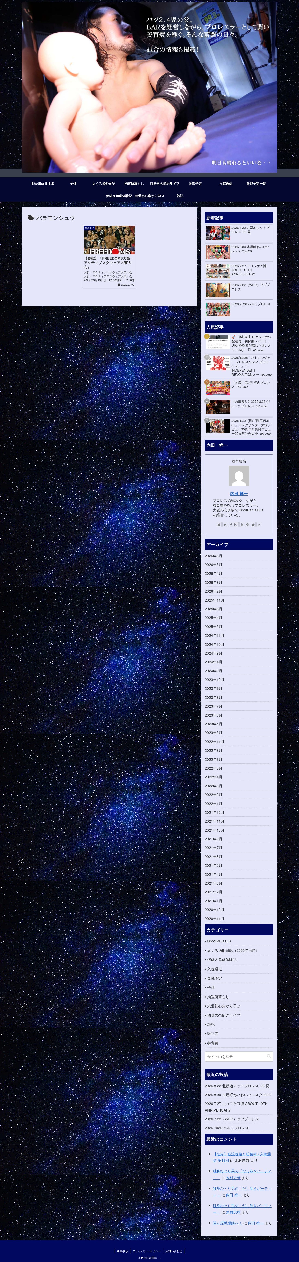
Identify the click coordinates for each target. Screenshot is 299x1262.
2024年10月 (214, 644)
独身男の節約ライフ (223, 1015)
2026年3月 (213, 582)
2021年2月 (213, 891)
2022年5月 (213, 768)
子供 (211, 987)
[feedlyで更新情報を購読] (253, 524)
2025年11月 (214, 600)
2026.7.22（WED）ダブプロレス (232, 1119)
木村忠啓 (233, 1177)
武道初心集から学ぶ (223, 1005)
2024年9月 (213, 653)
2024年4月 (213, 661)
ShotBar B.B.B (219, 940)
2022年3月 (213, 785)
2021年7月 (213, 847)
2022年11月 (214, 741)
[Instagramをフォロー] (236, 524)
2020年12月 (214, 909)
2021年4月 (213, 874)
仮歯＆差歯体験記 (222, 959)
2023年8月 (213, 697)
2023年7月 (213, 706)
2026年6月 (213, 555)
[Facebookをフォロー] (230, 524)
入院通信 (214, 968)
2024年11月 (214, 635)
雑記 (211, 1024)
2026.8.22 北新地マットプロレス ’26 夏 (237, 1085)
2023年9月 (213, 688)
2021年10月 (214, 830)
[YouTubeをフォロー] (241, 524)
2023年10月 (214, 679)
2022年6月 (213, 759)
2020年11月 (214, 918)
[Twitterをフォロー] (224, 524)
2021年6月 (213, 856)
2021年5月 (213, 865)
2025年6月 (213, 608)
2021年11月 (214, 821)
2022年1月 (213, 803)
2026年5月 (213, 564)
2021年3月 (213, 883)
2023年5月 (213, 723)
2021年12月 (214, 812)
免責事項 (122, 1251)
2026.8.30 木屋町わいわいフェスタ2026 (238, 1094)
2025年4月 (213, 617)
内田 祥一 (239, 493)
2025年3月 (213, 626)
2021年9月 (213, 838)
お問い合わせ (173, 1251)
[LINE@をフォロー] (247, 524)
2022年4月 (213, 776)
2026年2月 (213, 591)
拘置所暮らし (218, 996)
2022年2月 (213, 794)
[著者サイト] (219, 524)
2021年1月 (213, 900)
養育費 (212, 1042)
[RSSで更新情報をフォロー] (258, 524)
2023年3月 (213, 732)
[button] (269, 1056)
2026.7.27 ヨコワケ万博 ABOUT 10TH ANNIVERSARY (236, 1107)
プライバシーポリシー (146, 1251)
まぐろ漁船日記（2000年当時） (233, 950)
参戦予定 (214, 978)
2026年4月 (213, 573)
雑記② (212, 1033)
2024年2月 (213, 670)
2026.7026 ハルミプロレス (227, 1127)
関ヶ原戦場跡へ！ (227, 1223)
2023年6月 (213, 715)
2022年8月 (213, 750)
